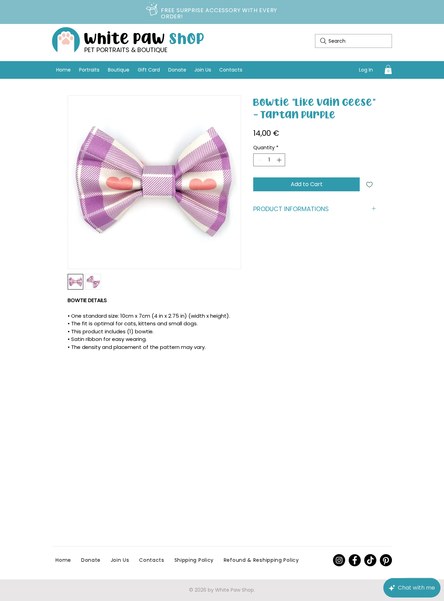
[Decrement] (258, 160)
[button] (388, 69)
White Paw (144, 37)
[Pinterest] (339, 560)
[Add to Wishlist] (369, 184)
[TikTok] (370, 560)
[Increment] (279, 160)
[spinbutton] (269, 160)
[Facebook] (355, 560)
